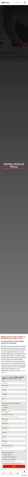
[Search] (24, 475)
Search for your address (7, 414)
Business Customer (7, 454)
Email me (5, 405)
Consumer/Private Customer (9, 456)
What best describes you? (8, 452)
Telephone (5, 407)
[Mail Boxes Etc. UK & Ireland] (9, 2)
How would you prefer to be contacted (11, 403)
